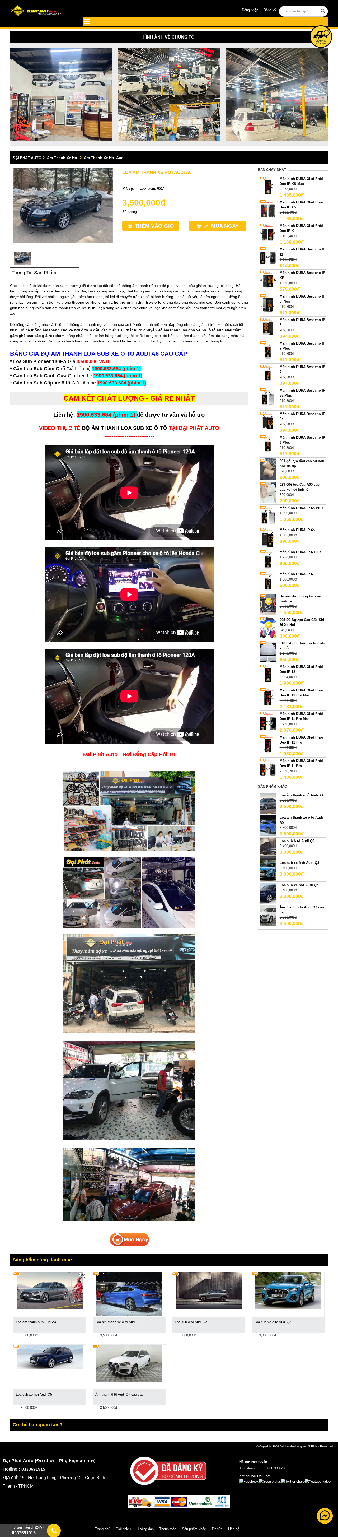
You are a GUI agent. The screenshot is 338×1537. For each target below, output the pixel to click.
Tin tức (217, 1529)
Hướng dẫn (145, 1529)
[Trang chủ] (42, 11)
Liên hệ (233, 1529)
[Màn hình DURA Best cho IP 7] (268, 375)
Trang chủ (102, 1529)
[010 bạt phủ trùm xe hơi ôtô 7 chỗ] (268, 651)
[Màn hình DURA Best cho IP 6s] (268, 422)
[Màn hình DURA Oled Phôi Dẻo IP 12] (268, 674)
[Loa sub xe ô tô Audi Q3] (268, 871)
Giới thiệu (123, 1529)
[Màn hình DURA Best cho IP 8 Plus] (268, 304)
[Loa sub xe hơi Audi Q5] (268, 893)
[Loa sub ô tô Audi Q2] (268, 849)
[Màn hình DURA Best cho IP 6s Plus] (268, 398)
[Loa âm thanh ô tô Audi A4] (268, 803)
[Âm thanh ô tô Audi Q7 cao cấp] (268, 915)
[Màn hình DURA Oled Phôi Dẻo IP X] (268, 233)
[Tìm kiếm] (323, 11)
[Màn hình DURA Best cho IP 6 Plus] (268, 445)
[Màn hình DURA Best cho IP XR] (268, 280)
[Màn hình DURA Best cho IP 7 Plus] (268, 351)
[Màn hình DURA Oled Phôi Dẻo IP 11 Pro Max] (268, 721)
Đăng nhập (250, 10)
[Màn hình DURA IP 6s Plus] (268, 516)
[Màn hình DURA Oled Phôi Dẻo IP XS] (268, 210)
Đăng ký (270, 10)
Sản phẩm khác (194, 1529)
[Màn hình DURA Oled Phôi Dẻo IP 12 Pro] (268, 745)
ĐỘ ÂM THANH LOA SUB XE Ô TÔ (124, 428)
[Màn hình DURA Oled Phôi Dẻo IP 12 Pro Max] (268, 698)
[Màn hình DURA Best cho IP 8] (268, 327)
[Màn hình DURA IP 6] (268, 582)
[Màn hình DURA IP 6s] (268, 538)
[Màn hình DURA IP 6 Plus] (268, 560)
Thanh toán (167, 1529)
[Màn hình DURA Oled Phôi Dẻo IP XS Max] (268, 186)
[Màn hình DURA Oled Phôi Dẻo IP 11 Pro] (268, 768)
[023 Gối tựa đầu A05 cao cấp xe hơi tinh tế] (268, 492)
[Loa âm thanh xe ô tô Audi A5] (268, 825)
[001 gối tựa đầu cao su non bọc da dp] (268, 469)
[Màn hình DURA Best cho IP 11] (268, 257)
